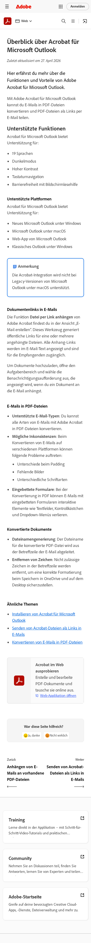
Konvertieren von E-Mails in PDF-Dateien (47, 642)
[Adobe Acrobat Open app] (85, 21)
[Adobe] (23, 6)
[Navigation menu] (7, 6)
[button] (60, 6)
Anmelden (77, 6)
